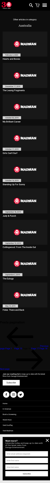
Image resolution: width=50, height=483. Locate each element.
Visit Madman (8, 431)
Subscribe (11, 383)
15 (18, 348)
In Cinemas (7, 409)
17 (35, 348)
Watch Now (7, 420)
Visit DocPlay (8, 425)
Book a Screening (9, 414)
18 (43, 348)
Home (5, 403)
